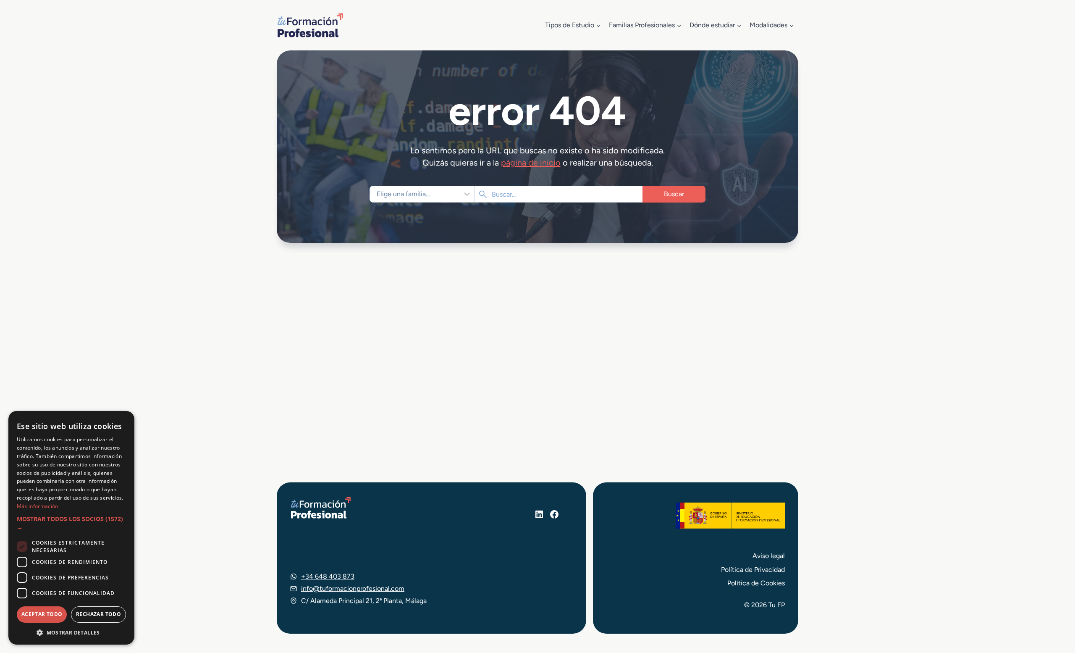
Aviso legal (768, 556)
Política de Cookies (756, 583)
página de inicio (531, 163)
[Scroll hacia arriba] (1053, 607)
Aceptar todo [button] (42, 614)
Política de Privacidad (753, 570)
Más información (37, 506)
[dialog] (71, 528)
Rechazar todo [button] (98, 614)
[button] (71, 523)
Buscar (674, 194)
